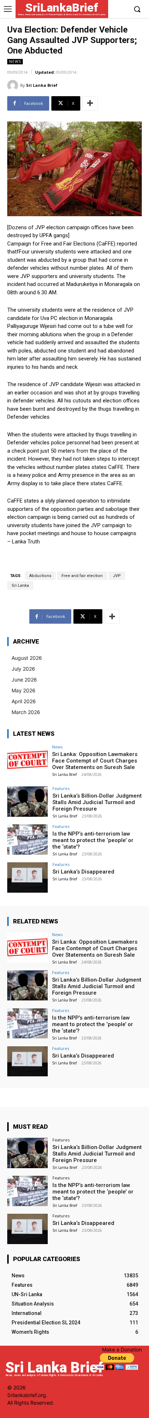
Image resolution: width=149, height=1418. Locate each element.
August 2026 (27, 658)
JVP (117, 575)
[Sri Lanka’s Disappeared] (27, 877)
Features (60, 788)
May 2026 (23, 690)
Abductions (40, 575)
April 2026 (24, 701)
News (15, 61)
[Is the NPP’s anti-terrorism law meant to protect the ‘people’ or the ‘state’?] (27, 839)
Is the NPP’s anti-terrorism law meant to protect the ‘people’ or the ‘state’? (92, 840)
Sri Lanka (20, 585)
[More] (90, 103)
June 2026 (24, 679)
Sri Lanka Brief (42, 85)
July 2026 (23, 669)
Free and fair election (82, 575)
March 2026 (26, 712)
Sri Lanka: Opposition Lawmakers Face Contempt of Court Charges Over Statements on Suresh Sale (94, 760)
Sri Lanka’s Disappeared (83, 871)
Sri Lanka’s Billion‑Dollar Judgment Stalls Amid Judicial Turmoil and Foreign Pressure (97, 802)
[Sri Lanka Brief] (13, 85)
